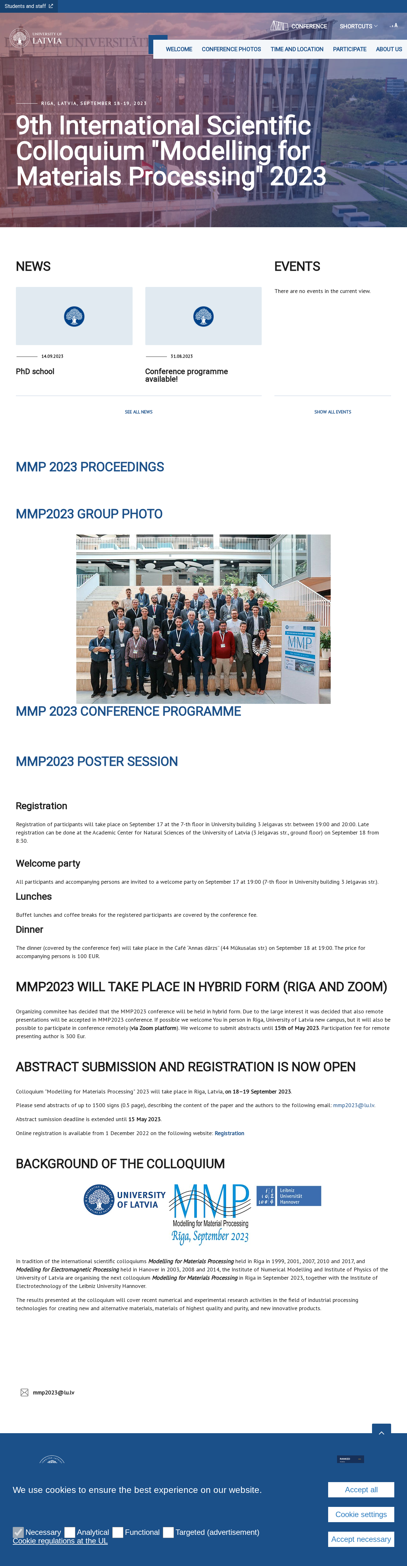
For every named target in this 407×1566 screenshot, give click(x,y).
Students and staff (25, 6)
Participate (350, 49)
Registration (229, 1133)
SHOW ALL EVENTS (332, 412)
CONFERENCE (309, 26)
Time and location (297, 49)
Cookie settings (361, 1514)
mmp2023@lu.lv (353, 1105)
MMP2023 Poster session (97, 761)
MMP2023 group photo (89, 514)
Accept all (361, 1489)
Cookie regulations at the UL (60, 1541)
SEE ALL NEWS (139, 412)
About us (389, 49)
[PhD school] (74, 316)
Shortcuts (356, 26)
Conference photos (231, 49)
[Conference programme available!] (203, 316)
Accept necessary (361, 1539)
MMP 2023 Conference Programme (128, 711)
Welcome (179, 49)
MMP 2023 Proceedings (90, 467)
